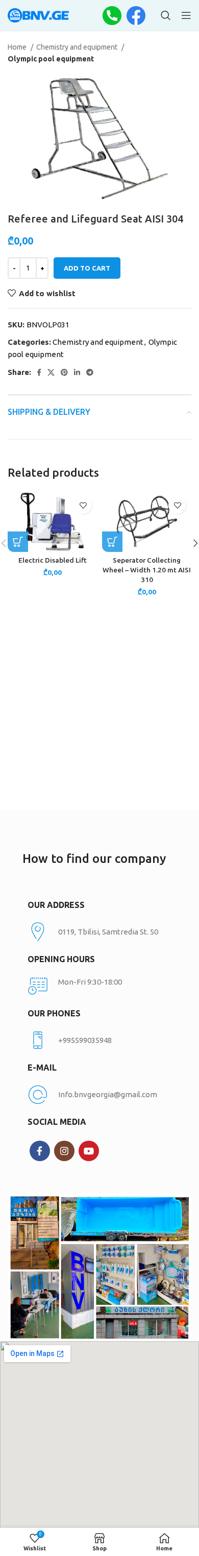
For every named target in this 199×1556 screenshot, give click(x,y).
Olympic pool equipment (51, 59)
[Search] (166, 15)
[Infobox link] (99, 1040)
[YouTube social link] (89, 1151)
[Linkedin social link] (77, 372)
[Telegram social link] (89, 372)
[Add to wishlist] (83, 505)
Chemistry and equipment (77, 47)
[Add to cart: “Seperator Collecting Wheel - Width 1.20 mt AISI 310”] (112, 541)
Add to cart (87, 268)
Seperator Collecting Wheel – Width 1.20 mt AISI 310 (147, 570)
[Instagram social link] (64, 1151)
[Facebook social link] (39, 372)
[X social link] (51, 372)
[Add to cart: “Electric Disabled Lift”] (18, 541)
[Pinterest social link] (64, 372)
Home (18, 47)
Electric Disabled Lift (52, 560)
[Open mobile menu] (186, 15)
